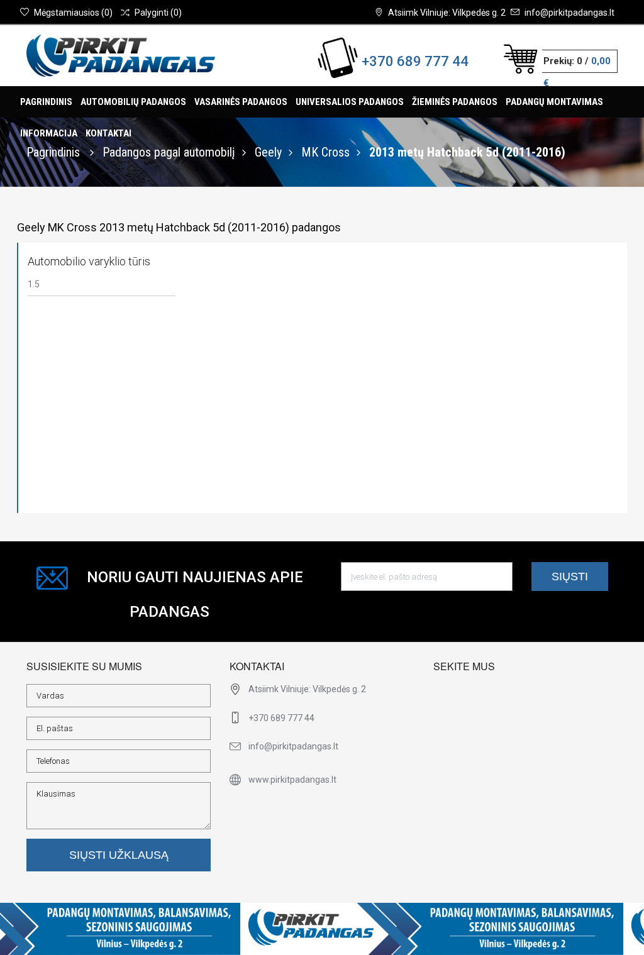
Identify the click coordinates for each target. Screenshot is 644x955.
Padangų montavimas (554, 102)
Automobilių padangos (133, 102)
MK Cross (325, 152)
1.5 (34, 284)
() (73, 13)
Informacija (48, 133)
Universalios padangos (350, 102)
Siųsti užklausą (119, 855)
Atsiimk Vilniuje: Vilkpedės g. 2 (447, 13)
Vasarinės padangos (240, 102)
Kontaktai (108, 133)
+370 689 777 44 (415, 61)
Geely (268, 152)
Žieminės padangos (454, 102)
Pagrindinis (46, 102)
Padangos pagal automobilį (169, 152)
